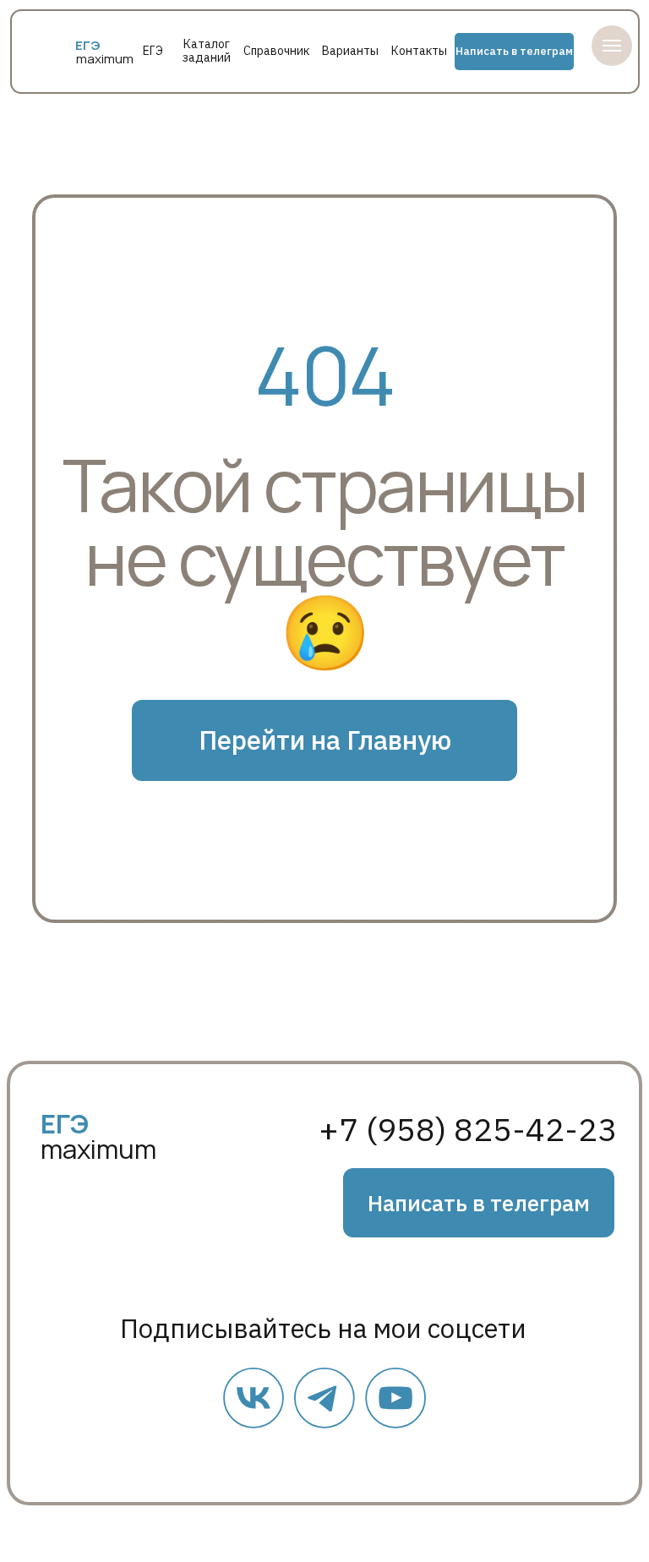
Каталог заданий (207, 50)
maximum (105, 59)
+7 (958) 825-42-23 (468, 1129)
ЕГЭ (153, 50)
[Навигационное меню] (612, 46)
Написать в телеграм (514, 51)
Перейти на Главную (325, 740)
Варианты (350, 50)
